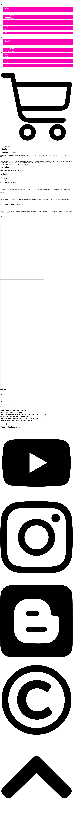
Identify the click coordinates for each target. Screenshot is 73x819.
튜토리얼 (6, 26)
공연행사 (6, 22)
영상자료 (4, 25)
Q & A (6, 33)
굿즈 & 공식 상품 (5, 223)
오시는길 (6, 11)
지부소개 (4, 13)
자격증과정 (5, 14)
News (4, 31)
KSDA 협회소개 (8, 7)
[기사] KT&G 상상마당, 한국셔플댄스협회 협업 (19, 185)
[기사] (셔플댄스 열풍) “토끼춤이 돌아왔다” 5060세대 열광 (24, 208)
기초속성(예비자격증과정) (10, 18)
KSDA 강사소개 (8, 10)
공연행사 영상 (7, 29)
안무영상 (6, 28)
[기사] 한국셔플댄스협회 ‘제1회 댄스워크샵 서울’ (20, 196)
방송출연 (6, 21)
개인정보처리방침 (12, 424)
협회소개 (4, 6)
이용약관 (3, 424)
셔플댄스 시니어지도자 (9, 15)
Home (4, 4)
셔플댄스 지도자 (8, 17)
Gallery (4, 19)
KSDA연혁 (7, 8)
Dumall (4, 35)
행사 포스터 (7, 24)
